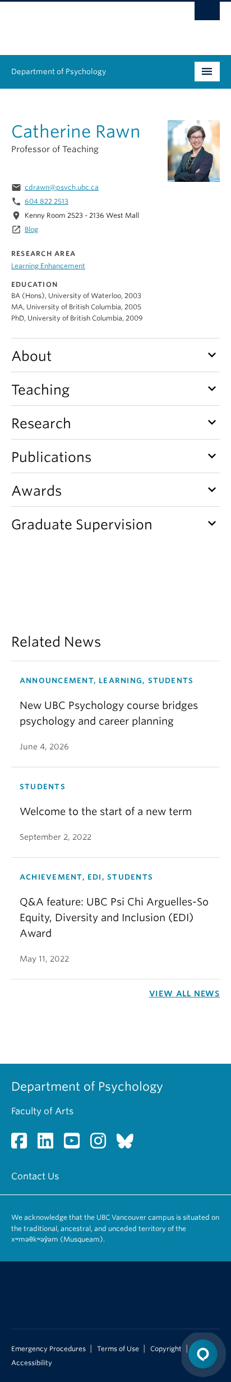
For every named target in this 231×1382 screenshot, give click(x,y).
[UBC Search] (207, 14)
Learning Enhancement (48, 266)
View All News (184, 993)
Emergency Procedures (48, 1349)
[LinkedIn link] (50, 1144)
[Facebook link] (23, 1144)
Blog (31, 229)
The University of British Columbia (84, 23)
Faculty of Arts (42, 1111)
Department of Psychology (58, 71)
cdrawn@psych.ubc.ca (62, 187)
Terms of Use (118, 1349)
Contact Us (35, 1176)
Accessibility (31, 1363)
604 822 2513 (46, 201)
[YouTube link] (76, 1144)
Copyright (166, 1349)
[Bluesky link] (129, 1144)
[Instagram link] (102, 1144)
